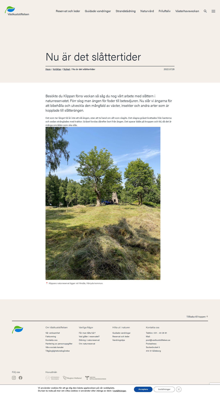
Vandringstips (118, 339)
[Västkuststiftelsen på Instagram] (14, 377)
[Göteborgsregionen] (52, 378)
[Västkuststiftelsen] (17, 329)
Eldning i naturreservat (89, 339)
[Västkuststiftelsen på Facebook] (20, 377)
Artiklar (57, 69)
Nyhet (66, 69)
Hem (48, 69)
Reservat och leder (68, 11)
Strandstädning (126, 11)
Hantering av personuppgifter (58, 343)
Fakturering (50, 336)
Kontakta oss (51, 339)
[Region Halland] (72, 378)
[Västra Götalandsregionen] (95, 378)
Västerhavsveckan (187, 11)
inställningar (119, 390)
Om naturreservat (87, 343)
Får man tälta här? (87, 332)
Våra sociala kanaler (54, 347)
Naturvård (147, 11)
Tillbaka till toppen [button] (196, 316)
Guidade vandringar (98, 11)
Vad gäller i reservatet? (89, 336)
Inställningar (164, 389)
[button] (205, 11)
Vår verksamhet (52, 332)
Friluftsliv (165, 11)
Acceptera (143, 389)
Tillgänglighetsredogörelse (57, 350)
